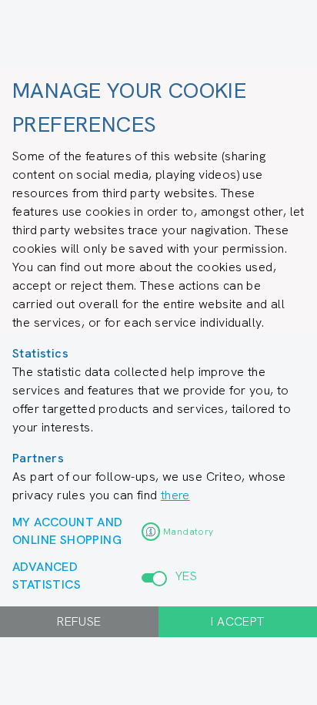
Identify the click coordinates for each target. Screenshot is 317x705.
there (175, 495)
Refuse (79, 621)
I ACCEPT (237, 621)
